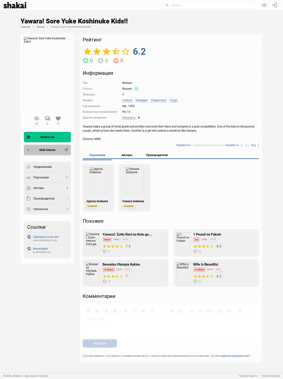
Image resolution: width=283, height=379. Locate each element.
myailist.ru (232, 145)
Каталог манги (248, 375)
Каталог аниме (271, 375)
